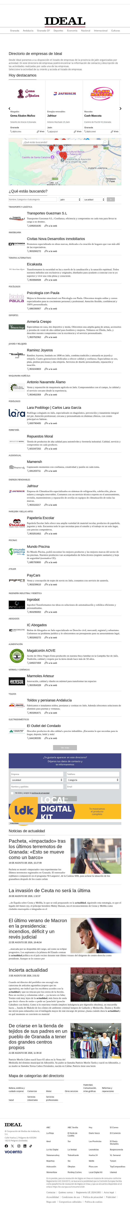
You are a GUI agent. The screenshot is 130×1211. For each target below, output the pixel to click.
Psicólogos (14, 286)
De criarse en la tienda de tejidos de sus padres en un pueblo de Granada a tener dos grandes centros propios (38, 1036)
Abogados (14, 618)
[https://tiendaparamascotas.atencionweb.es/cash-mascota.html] (119, 133)
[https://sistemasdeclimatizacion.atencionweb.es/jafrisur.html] (82, 133)
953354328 (35, 685)
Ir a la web (52, 225)
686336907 (35, 308)
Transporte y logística (20, 207)
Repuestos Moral (40, 436)
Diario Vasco (94, 1133)
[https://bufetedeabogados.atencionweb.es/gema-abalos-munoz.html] (45, 133)
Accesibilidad (52, 1197)
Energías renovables (19, 479)
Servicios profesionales (52, 1098)
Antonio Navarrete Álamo (46, 382)
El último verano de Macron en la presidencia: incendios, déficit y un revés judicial (38, 928)
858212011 (17, 131)
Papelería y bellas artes (21, 511)
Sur (69, 1141)
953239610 (35, 584)
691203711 (35, 471)
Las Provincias (95, 1141)
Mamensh (34, 462)
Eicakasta (34, 264)
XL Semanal (115, 1155)
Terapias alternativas (20, 258)
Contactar (50, 1192)
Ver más (65, 747)
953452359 (35, 394)
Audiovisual (15, 455)
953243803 (35, 369)
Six (69, 1161)
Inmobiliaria (15, 232)
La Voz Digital (52, 1150)
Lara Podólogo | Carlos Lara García (54, 408)
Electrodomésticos (19, 719)
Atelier (12, 569)
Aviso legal (109, 1192)
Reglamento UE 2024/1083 (88, 1192)
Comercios (32, 1091)
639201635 (35, 225)
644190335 (35, 738)
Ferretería (14, 430)
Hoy (90, 1127)
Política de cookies (93, 1202)
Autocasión (51, 1167)
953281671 (35, 713)
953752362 (35, 337)
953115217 (53, 131)
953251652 (35, 533)
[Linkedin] (25, 1146)
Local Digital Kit (95, 1172)
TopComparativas (117, 1167)
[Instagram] (19, 1146)
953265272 (35, 251)
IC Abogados (37, 625)
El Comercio (115, 1133)
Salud (11, 1100)
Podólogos (14, 401)
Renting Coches (75, 1172)
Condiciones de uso (71, 1197)
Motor (49, 1091)
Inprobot (33, 600)
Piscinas (13, 540)
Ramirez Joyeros (40, 350)
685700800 (35, 562)
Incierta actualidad (28, 970)
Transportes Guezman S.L (47, 213)
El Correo (114, 1127)
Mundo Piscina (38, 547)
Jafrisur (32, 486)
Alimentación (16, 644)
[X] (12, 1146)
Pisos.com (93, 1167)
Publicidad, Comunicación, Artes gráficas (89, 1088)
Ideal (48, 1141)
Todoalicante (73, 1155)
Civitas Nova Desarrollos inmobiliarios (56, 239)
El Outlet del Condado (44, 726)
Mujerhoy (50, 1161)
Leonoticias (94, 1150)
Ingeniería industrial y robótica (25, 593)
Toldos (12, 694)
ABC (48, 1127)
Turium (113, 1161)
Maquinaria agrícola (19, 375)
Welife (91, 1161)
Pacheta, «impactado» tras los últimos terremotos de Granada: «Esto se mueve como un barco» (37, 849)
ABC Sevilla (73, 1127)
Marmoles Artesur (40, 676)
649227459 (35, 663)
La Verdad (72, 1150)
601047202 (35, 448)
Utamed (113, 1172)
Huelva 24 (93, 1155)
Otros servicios (71, 1091)
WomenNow (51, 1172)
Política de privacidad (93, 1197)
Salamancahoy (52, 1155)
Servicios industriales (32, 1098)
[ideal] (65, 21)
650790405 (35, 423)
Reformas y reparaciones (108, 1089)
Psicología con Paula (43, 293)
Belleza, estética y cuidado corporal (17, 1089)
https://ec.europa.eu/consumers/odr (69, 1186)
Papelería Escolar (40, 518)
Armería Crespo (39, 322)
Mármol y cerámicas (19, 669)
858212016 (91, 131)
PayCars (33, 575)
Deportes (13, 315)
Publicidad (111, 1197)
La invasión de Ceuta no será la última (49, 890)
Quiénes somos (65, 1192)
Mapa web (51, 1202)
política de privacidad (40, 793)
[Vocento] (13, 1152)
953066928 (35, 280)
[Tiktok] (31, 1146)
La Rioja (50, 1133)
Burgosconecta (116, 1150)
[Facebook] (6, 1146)
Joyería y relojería (18, 344)
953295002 (35, 612)
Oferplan (71, 1167)
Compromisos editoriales (70, 1202)
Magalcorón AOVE (41, 651)
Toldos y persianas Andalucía (49, 700)
